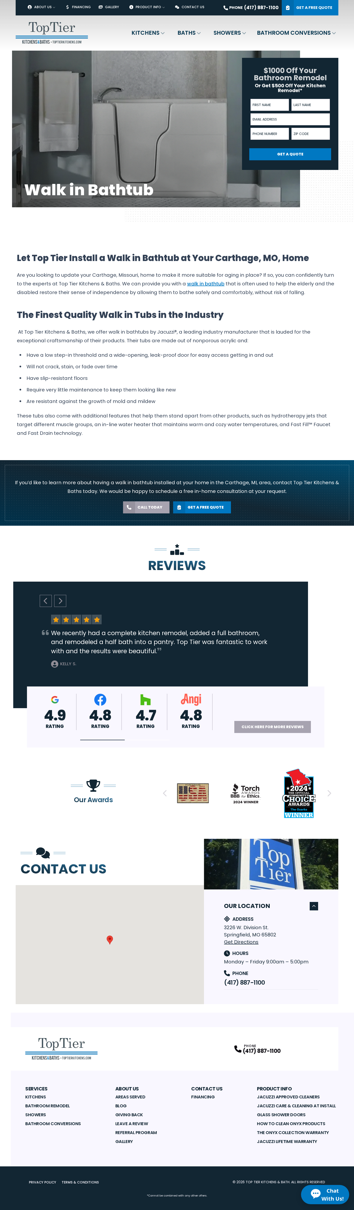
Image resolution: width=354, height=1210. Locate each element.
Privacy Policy (42, 1182)
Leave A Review (131, 1124)
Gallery (112, 7)
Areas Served (130, 1097)
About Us (43, 7)
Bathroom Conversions (294, 33)
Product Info (148, 7)
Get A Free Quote (314, 7)
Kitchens (145, 33)
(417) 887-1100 (244, 982)
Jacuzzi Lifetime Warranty (287, 1141)
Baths (186, 33)
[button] (110, 940)
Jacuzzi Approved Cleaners (288, 1097)
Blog (121, 1106)
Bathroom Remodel (47, 1106)
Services (36, 1088)
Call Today (150, 507)
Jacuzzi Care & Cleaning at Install (296, 1106)
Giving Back (129, 1115)
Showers (227, 33)
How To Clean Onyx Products (291, 1124)
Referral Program (136, 1132)
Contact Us (193, 7)
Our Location (247, 906)
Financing (81, 7)
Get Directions (241, 942)
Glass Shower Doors (281, 1115)
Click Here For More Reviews (273, 727)
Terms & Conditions (80, 1182)
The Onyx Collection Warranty (293, 1132)
